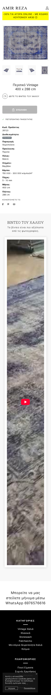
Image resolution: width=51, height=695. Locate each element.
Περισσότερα (29, 688)
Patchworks (25, 641)
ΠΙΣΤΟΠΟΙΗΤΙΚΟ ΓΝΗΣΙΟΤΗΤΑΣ (18, 119)
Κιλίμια (25, 649)
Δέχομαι (11, 688)
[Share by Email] (16, 204)
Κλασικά (25, 633)
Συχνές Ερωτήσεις (25, 671)
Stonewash (25, 637)
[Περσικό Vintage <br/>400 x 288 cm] (6, 70)
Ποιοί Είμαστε (25, 667)
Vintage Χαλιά (25, 629)
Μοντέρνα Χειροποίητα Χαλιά (25, 645)
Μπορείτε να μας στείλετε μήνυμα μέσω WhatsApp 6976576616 (25, 598)
